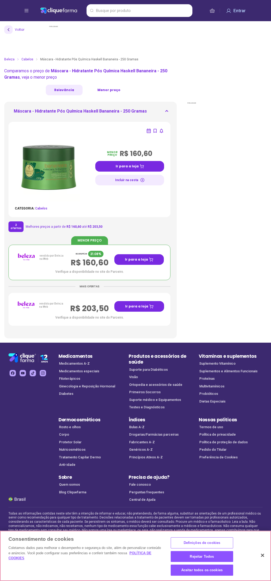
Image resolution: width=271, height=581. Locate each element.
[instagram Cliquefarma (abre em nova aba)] (43, 373)
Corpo (64, 434)
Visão (133, 377)
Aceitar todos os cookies (202, 570)
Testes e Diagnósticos (147, 407)
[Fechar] (262, 555)
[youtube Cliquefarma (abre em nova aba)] (23, 373)
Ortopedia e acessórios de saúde (155, 385)
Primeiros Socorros (145, 392)
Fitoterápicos (69, 379)
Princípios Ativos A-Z (146, 457)
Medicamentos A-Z (74, 363)
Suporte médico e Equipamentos (155, 400)
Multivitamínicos (211, 386)
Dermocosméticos (79, 420)
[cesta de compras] (212, 10)
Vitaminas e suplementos (228, 356)
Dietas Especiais (212, 401)
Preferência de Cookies (218, 457)
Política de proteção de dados (223, 442)
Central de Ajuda (142, 500)
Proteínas (207, 379)
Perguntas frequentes (146, 492)
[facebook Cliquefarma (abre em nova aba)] (12, 373)
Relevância (64, 90)
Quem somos (69, 484)
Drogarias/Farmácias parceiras (154, 434)
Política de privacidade (217, 434)
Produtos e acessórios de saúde (157, 359)
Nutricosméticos (72, 450)
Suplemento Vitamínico (217, 363)
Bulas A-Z (136, 427)
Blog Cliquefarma (72, 492)
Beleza (9, 59)
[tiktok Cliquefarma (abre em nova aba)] (33, 373)
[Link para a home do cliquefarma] (62, 10)
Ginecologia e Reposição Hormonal (87, 386)
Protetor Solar (70, 442)
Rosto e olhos (70, 427)
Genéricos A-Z (141, 450)
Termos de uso (211, 427)
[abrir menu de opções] (26, 10)
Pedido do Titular (213, 450)
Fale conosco (140, 484)
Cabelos (27, 59)
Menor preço (108, 90)
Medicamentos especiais (79, 371)
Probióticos (208, 394)
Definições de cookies (202, 543)
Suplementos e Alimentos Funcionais (228, 371)
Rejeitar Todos (202, 556)
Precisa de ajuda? (149, 477)
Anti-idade (67, 465)
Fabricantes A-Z (142, 442)
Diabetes (66, 394)
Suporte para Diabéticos (148, 370)
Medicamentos (75, 356)
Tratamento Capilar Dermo (80, 457)
